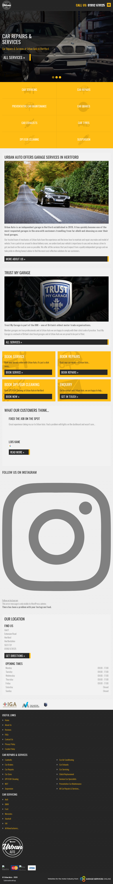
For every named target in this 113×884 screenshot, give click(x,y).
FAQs (6, 735)
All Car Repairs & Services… (69, 789)
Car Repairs (9, 769)
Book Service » (14, 372)
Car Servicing (64, 769)
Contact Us (9, 739)
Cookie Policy (10, 749)
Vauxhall (8, 819)
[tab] (53, 77)
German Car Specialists (67, 779)
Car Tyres (8, 774)
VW (6, 823)
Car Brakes (9, 765)
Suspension (9, 789)
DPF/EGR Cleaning (12, 779)
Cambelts (8, 760)
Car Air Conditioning (66, 760)
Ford (6, 809)
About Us (8, 725)
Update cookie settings (10, 880)
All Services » (14, 57)
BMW (7, 804)
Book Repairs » (69, 372)
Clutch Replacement (66, 774)
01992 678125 (90, 5)
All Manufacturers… (12, 828)
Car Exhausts (63, 765)
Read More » (17, 452)
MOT (6, 784)
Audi (6, 799)
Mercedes (8, 814)
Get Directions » (15, 656)
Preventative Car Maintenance (70, 784)
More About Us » (15, 259)
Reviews (8, 730)
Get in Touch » (69, 397)
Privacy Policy (10, 744)
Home (7, 720)
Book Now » (12, 397)
